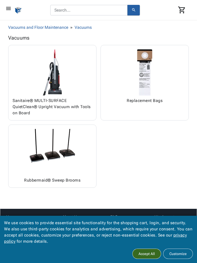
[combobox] (89, 10)
